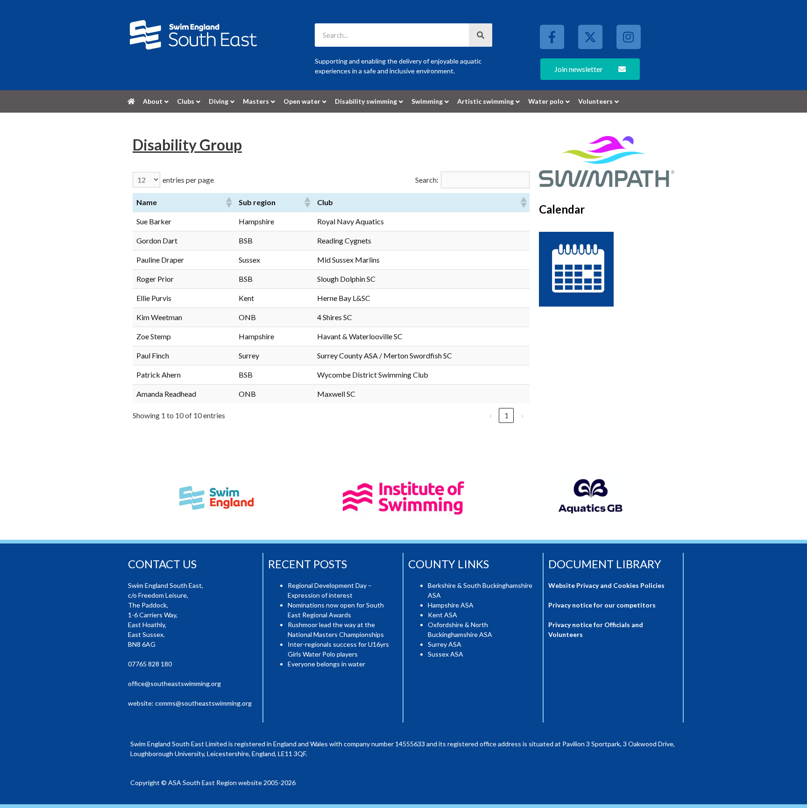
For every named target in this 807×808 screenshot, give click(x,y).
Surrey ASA (444, 644)
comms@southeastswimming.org (203, 703)
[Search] (480, 35)
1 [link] (506, 415)
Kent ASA (442, 615)
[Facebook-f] (552, 37)
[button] (228, 202)
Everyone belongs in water (326, 664)
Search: (427, 179)
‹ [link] (490, 415)
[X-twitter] (590, 37)
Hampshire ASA (451, 605)
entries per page (188, 179)
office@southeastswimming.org (174, 683)
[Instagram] (628, 37)
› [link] (522, 415)
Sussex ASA (445, 654)
